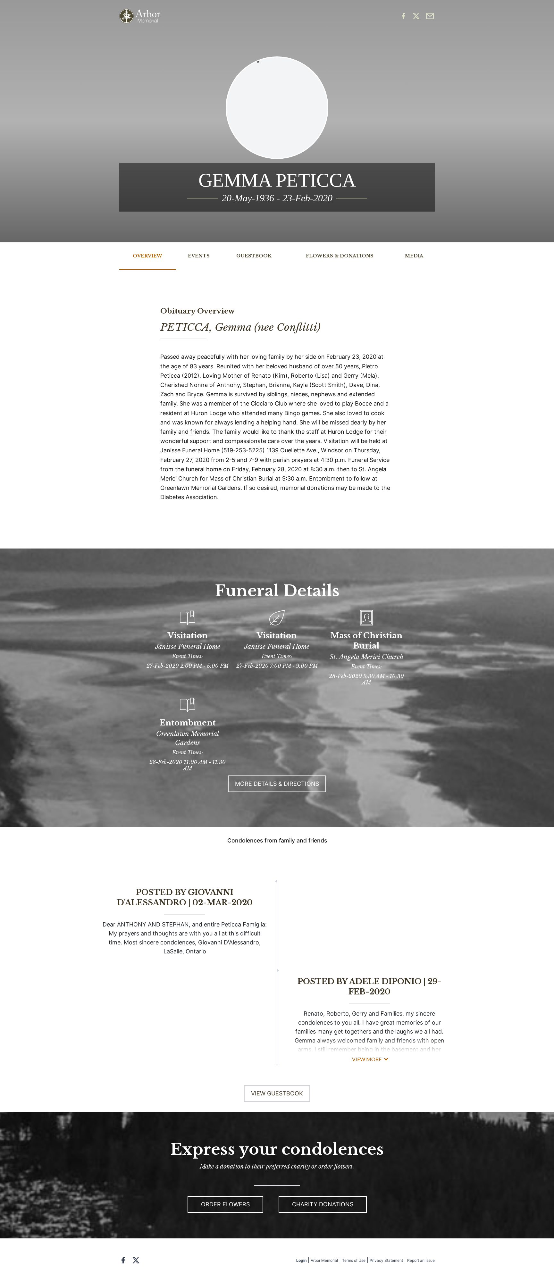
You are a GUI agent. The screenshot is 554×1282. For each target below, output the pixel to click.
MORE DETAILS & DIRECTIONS (277, 783)
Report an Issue (421, 1260)
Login (301, 1260)
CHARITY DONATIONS (322, 1204)
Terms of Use (353, 1260)
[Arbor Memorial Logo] (139, 16)
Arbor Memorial (324, 1260)
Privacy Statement (386, 1260)
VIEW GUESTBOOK (277, 1093)
